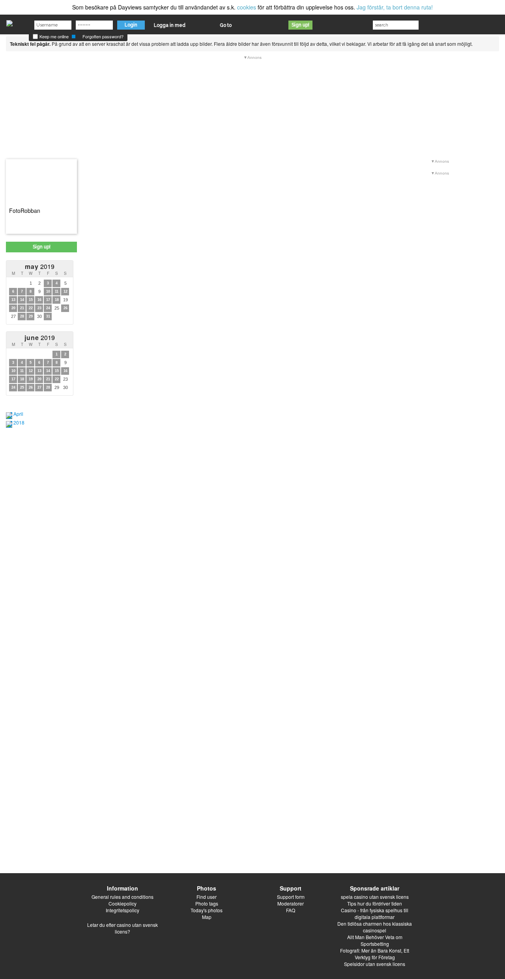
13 (13, 300)
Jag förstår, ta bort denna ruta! (395, 7)
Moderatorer (290, 903)
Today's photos (207, 910)
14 (22, 300)
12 (65, 291)
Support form (291, 896)
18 (57, 300)
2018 (18, 422)
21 (22, 308)
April (18, 413)
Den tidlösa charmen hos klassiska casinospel (374, 927)
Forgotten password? (102, 36)
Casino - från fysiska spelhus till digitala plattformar (374, 913)
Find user (206, 896)
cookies (246, 7)
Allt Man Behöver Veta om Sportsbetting (374, 940)
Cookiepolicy (122, 903)
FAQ (290, 910)
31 (48, 316)
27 (39, 387)
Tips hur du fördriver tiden (374, 903)
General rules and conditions (122, 896)
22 (31, 308)
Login (131, 25)
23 (39, 308)
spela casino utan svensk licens (375, 896)
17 (48, 300)
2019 (39, 266)
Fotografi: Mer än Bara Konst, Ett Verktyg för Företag (374, 953)
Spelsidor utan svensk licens (374, 963)
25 (22, 387)
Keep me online (53, 36)
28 (22, 316)
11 (56, 291)
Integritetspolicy (122, 910)
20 (13, 308)
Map (206, 916)
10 (48, 291)
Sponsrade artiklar (374, 888)
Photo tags (206, 903)
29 (31, 316)
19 (31, 379)
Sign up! (300, 25)
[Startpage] (9, 21)
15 (31, 300)
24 (48, 308)
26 (65, 308)
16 (39, 300)
